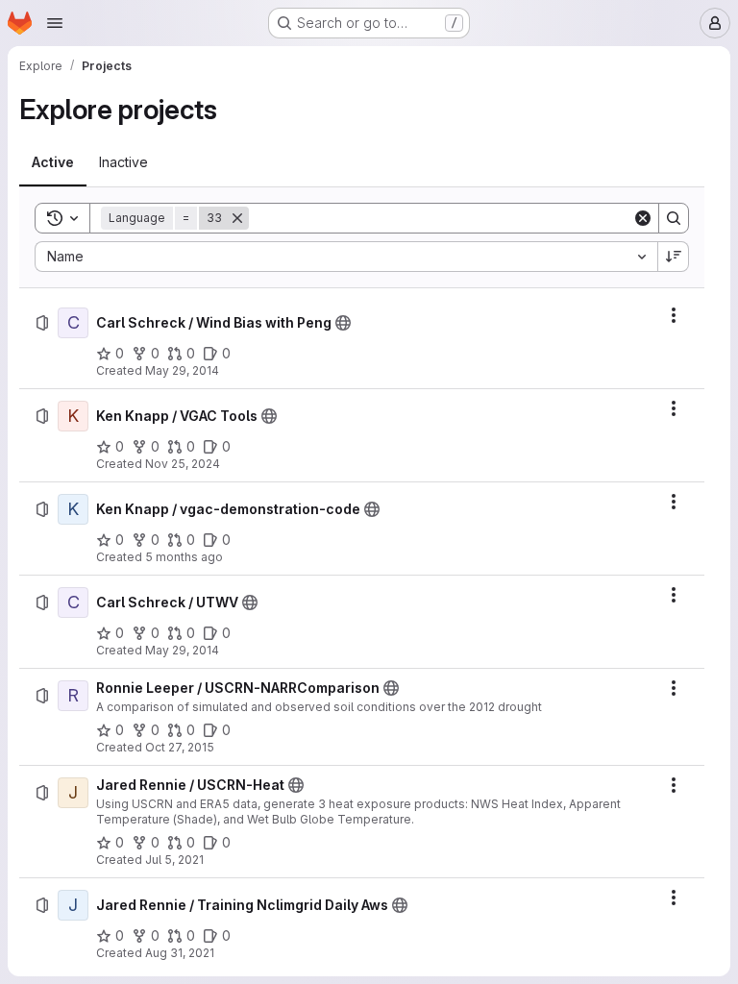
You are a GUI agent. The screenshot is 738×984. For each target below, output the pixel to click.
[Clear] (642, 218)
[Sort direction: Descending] (673, 256)
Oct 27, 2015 (179, 747)
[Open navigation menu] (54, 23)
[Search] (673, 218)
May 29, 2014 (182, 370)
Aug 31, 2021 (179, 953)
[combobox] (346, 256)
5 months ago (184, 557)
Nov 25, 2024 (182, 463)
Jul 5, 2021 (174, 859)
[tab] (52, 162)
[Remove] (237, 218)
